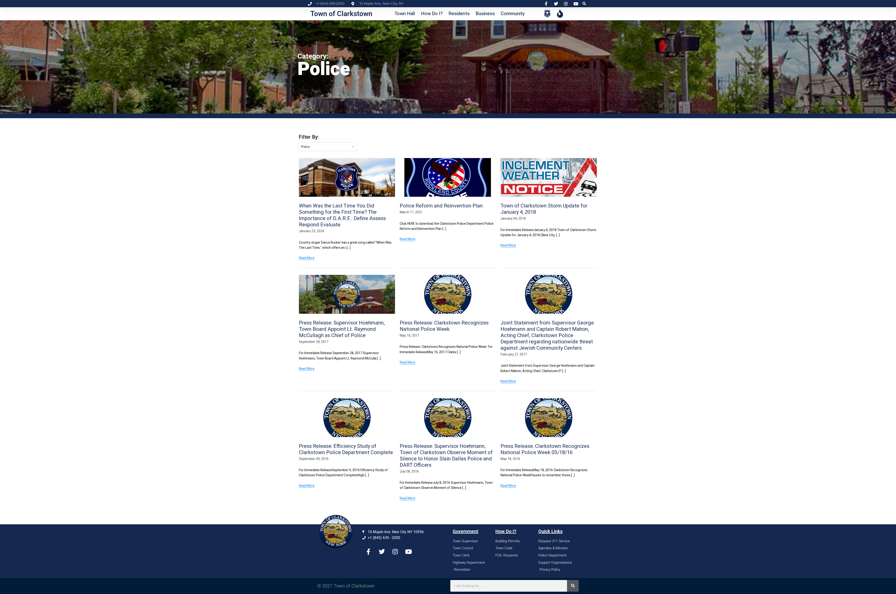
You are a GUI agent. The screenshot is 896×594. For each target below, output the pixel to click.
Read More (307, 258)
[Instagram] (395, 552)
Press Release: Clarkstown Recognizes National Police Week (444, 326)
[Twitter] (382, 552)
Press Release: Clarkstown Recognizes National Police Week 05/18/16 (544, 449)
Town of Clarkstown (341, 14)
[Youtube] (408, 552)
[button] (584, 3)
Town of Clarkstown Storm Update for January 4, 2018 (543, 209)
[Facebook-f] (368, 552)
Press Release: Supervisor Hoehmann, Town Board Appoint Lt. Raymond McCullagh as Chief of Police (342, 329)
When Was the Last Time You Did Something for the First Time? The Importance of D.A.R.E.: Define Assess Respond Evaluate (342, 215)
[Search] (573, 586)
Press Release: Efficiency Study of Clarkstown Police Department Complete (346, 449)
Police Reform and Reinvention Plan (441, 206)
